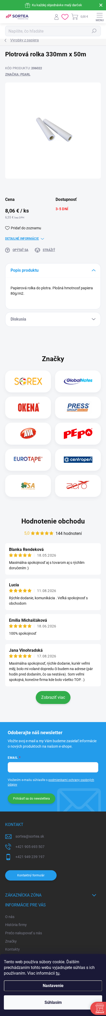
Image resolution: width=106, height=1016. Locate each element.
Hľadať (94, 31)
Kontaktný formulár (31, 875)
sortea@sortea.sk (29, 836)
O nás (9, 917)
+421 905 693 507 (30, 847)
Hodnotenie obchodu (53, 521)
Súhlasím (53, 1002)
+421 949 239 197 (30, 857)
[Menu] (99, 16)
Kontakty (12, 949)
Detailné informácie (22, 238)
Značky (11, 941)
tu (57, 973)
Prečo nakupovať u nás (23, 933)
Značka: (17, 74)
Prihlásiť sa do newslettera (31, 798)
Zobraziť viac (53, 697)
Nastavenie (53, 985)
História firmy (16, 925)
